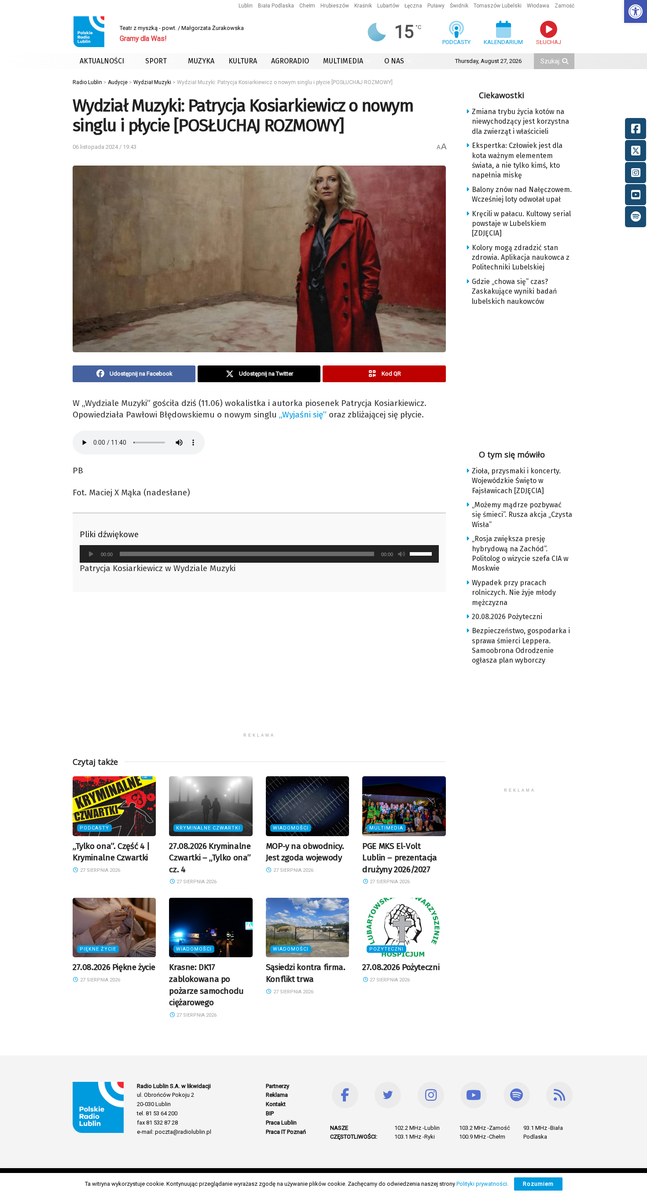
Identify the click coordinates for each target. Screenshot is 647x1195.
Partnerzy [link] (277, 1086)
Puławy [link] (436, 6)
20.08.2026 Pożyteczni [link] (507, 616)
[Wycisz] (401, 554)
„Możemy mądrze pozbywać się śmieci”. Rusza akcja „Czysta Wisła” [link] (522, 515)
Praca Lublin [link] (281, 1122)
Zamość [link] (564, 6)
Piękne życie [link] (98, 949)
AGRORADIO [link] (290, 61)
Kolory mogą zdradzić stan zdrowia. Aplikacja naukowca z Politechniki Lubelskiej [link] (521, 257)
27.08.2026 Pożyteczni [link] (400, 967)
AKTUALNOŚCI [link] (102, 61)
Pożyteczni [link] (386, 949)
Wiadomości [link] (291, 828)
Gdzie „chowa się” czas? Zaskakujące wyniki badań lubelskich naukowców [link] (514, 291)
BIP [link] (270, 1113)
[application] (259, 554)
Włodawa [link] (538, 6)
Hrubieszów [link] (334, 6)
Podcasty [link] (94, 828)
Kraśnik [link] (363, 6)
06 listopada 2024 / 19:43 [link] (104, 147)
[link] (635, 11)
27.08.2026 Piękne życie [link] (114, 967)
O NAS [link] (394, 61)
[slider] (422, 553)
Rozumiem (538, 1183)
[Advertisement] (259, 666)
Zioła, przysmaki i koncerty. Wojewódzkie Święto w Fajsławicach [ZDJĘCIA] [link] (516, 481)
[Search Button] (566, 61)
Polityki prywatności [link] (481, 1183)
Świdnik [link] (459, 6)
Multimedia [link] (386, 828)
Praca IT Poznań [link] (286, 1132)
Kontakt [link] (276, 1104)
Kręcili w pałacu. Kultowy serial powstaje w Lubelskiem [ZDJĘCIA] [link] (521, 224)
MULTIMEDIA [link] (343, 61)
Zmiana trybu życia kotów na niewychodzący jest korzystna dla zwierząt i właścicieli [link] (520, 121)
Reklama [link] (277, 1095)
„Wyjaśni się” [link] (303, 414)
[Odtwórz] (91, 554)
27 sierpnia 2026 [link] (99, 870)
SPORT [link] (156, 61)
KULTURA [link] (242, 61)
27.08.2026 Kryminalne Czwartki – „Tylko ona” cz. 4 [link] (210, 857)
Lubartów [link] (388, 6)
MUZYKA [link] (201, 61)
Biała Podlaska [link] (276, 6)
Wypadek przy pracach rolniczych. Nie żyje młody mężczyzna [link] (514, 593)
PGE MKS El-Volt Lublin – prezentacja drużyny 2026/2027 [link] (399, 857)
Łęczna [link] (413, 6)
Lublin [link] (246, 6)
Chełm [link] (307, 6)
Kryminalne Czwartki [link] (208, 828)
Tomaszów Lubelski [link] (498, 6)
